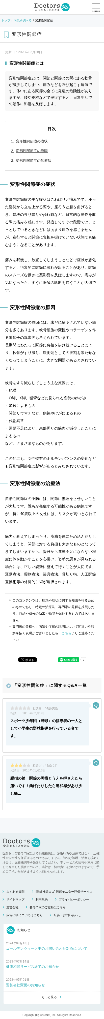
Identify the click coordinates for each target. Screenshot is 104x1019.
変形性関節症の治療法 (33, 161)
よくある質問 (15, 891)
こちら (66, 633)
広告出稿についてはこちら (24, 915)
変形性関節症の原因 (32, 151)
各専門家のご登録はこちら (48, 907)
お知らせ (23, 930)
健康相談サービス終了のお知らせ (32, 967)
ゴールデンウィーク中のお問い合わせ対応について (46, 948)
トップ (5, 20)
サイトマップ (15, 899)
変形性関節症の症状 (32, 141)
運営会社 (12, 907)
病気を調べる (23, 20)
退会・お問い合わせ (67, 915)
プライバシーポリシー (74, 899)
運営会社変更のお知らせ (25, 985)
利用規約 (42, 899)
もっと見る (49, 997)
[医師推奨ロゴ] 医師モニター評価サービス (64, 891)
